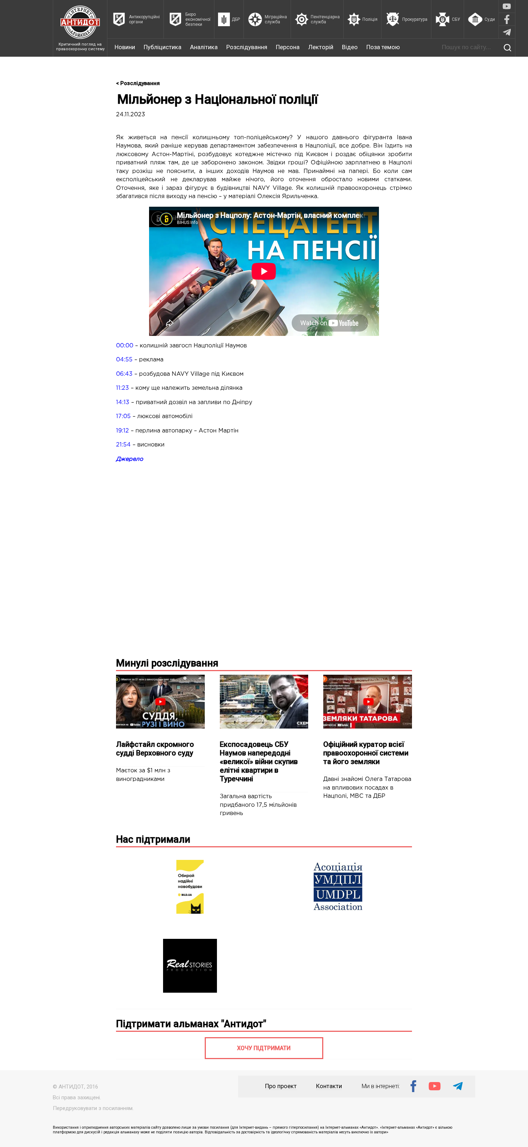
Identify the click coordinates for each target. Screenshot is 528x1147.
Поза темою (383, 47)
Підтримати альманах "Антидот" (191, 1024)
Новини (125, 47)
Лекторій (320, 47)
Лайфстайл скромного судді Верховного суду (155, 748)
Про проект (281, 1086)
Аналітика (204, 47)
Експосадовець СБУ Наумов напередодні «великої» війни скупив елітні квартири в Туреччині (259, 761)
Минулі (167, 663)
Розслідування (246, 47)
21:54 (123, 445)
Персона (288, 47)
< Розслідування (138, 83)
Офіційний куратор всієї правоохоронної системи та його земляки (365, 753)
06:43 (124, 374)
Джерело (129, 459)
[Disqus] (264, 559)
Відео (350, 47)
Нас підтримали (153, 839)
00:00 (124, 345)
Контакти (329, 1086)
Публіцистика (162, 47)
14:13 (122, 402)
